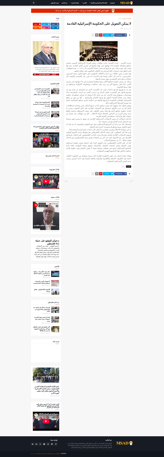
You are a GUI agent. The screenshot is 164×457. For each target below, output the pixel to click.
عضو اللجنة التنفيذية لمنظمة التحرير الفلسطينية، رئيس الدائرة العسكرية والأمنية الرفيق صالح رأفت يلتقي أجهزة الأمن (47, 389)
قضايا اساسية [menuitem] (75, 3)
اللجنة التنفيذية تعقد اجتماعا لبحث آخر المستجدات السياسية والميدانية (41, 104)
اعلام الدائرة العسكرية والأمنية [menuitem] (99, 3)
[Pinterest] (100, 35)
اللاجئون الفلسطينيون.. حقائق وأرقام (42, 290)
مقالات (119, 19)
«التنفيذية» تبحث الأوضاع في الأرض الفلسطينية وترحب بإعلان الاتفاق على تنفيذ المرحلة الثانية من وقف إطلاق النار (42, 92)
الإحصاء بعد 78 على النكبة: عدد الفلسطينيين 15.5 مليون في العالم (41, 309)
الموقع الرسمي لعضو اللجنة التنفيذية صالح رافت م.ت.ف (46, 453)
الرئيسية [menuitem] (112, 3)
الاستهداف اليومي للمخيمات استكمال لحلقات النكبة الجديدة (41, 282)
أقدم (66, 181)
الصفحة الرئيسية (127, 19)
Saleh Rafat (56, 231)
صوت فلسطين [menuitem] (55, 3)
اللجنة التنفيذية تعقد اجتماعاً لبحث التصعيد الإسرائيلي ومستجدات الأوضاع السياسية (42, 114)
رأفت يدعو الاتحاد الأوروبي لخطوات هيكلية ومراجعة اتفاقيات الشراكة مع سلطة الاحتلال (36, 231)
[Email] (97, 35)
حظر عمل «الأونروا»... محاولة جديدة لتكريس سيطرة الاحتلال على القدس (41, 273)
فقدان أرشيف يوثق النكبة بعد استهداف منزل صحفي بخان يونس (42, 319)
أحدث (130, 181)
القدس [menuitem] (85, 3)
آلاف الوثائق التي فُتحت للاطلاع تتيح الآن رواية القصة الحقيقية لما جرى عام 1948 (41, 329)
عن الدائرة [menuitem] (64, 3)
